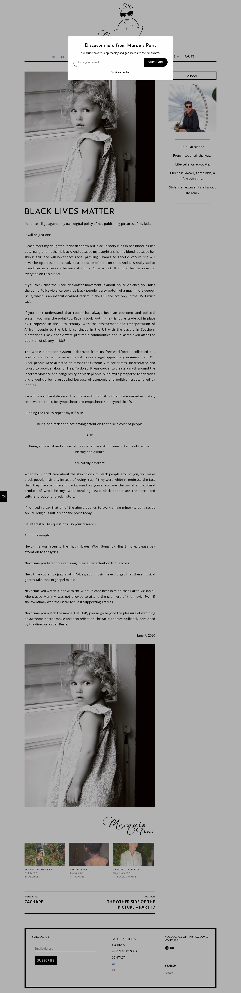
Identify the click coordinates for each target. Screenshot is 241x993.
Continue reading (120, 72)
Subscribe (156, 62)
